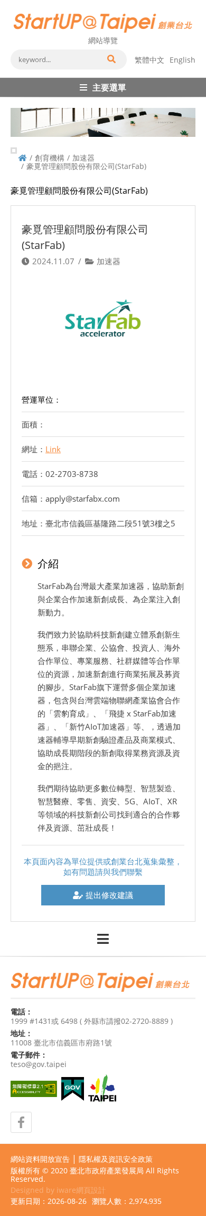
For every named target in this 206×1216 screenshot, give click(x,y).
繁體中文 (149, 60)
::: (14, 4)
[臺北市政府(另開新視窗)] (102, 1089)
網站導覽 (103, 40)
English (182, 60)
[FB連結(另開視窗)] (21, 1122)
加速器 (83, 158)
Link (53, 449)
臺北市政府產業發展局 (107, 1170)
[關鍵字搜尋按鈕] (111, 59)
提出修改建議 (109, 895)
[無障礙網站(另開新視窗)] (34, 1089)
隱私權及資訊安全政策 (116, 1159)
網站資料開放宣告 (40, 1159)
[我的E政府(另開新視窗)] (72, 1089)
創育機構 (49, 158)
